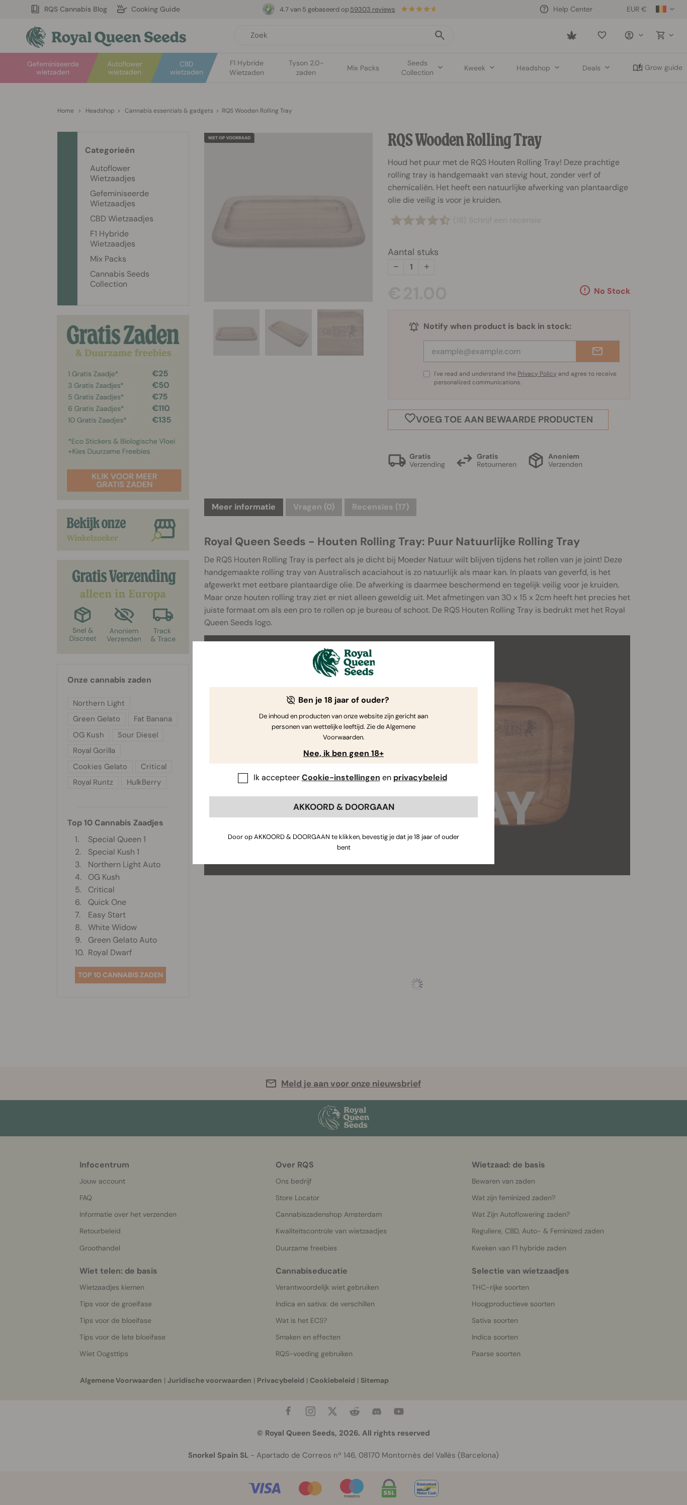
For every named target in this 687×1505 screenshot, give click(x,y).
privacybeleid (420, 777)
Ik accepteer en (350, 777)
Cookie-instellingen (341, 777)
